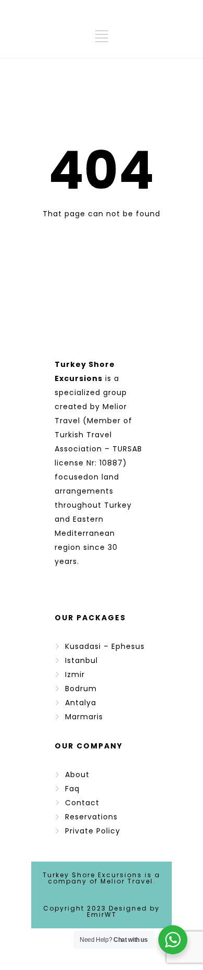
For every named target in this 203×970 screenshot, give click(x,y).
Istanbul (81, 660)
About (77, 774)
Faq (72, 788)
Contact (82, 802)
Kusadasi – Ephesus (105, 646)
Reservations (91, 817)
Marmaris (84, 716)
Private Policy (92, 831)
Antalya (80, 702)
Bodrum (81, 688)
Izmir (75, 674)
